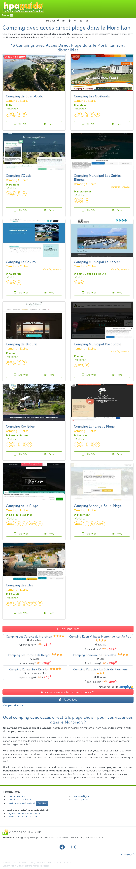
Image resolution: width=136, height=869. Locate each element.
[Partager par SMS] (87, 20)
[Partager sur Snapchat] (69, 20)
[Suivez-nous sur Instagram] (74, 847)
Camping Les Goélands (92, 96)
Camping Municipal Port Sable (97, 344)
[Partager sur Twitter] (63, 20)
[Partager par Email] (81, 20)
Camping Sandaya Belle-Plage (98, 506)
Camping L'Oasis (19, 175)
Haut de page (125, 854)
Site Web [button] (23, 124)
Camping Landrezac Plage (94, 426)
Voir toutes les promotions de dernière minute (68, 692)
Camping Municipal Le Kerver (97, 262)
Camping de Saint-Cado (24, 96)
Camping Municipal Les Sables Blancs (98, 177)
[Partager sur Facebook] (58, 20)
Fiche (51, 124)
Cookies (41, 803)
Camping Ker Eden (20, 426)
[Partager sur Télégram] (75, 20)
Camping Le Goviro (21, 262)
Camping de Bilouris (21, 344)
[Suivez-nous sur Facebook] (63, 847)
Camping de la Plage (22, 506)
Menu (5, 15)
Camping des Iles (20, 585)
